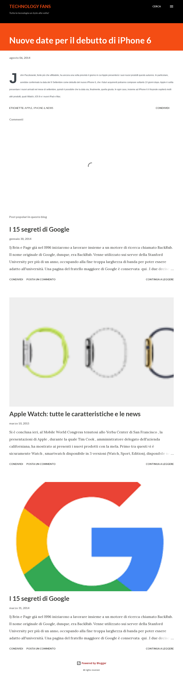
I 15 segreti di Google (39, 229)
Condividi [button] (162, 107)
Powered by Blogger (93, 663)
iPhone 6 (39, 107)
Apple (28, 107)
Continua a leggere (160, 279)
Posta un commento (41, 279)
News (49, 107)
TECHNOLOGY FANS (30, 6)
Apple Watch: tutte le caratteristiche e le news (75, 414)
